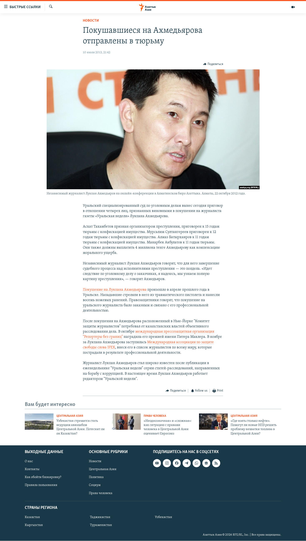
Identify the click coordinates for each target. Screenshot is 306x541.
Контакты (32, 469)
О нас (29, 461)
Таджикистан (100, 517)
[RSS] (216, 463)
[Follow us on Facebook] (177, 463)
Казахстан (32, 517)
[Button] (213, 64)
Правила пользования (41, 485)
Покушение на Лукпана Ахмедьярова (115, 290)
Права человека (155, 416)
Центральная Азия (69, 416)
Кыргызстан (34, 525)
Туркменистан (101, 525)
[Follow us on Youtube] (157, 463)
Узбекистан (163, 517)
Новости (91, 21)
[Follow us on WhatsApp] (196, 463)
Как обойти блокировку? (43, 477)
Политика (96, 477)
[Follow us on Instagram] (167, 463)
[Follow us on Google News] (206, 463)
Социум (95, 485)
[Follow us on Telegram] (186, 463)
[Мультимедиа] (293, 7)
